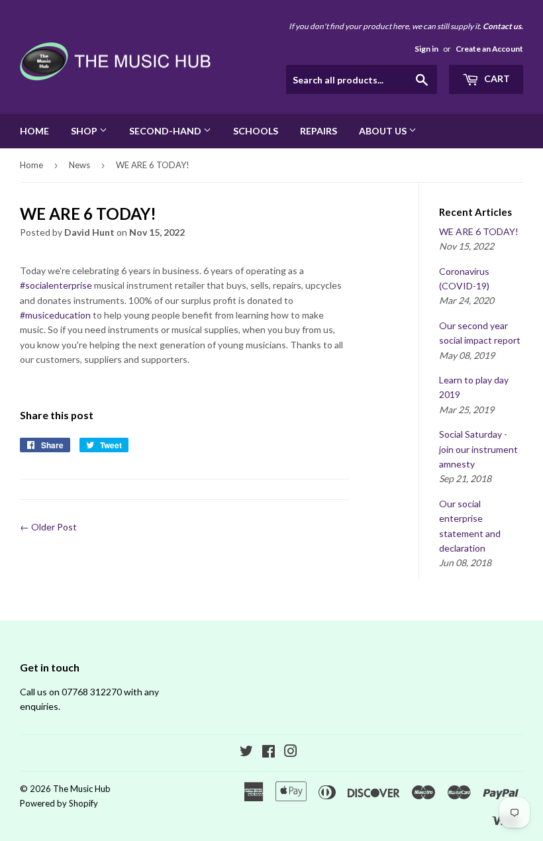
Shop (85, 130)
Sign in (426, 49)
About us (384, 130)
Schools (255, 130)
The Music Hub (82, 788)
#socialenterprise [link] (56, 285)
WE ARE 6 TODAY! (478, 231)
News (79, 165)
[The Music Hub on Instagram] (290, 752)
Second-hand (166, 130)
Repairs (318, 130)
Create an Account (489, 49)
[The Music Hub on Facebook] (268, 752)
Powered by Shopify (59, 803)
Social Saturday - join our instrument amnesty (478, 449)
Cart (496, 78)
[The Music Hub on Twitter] (246, 752)
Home (34, 130)
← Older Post (48, 526)
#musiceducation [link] (55, 315)
